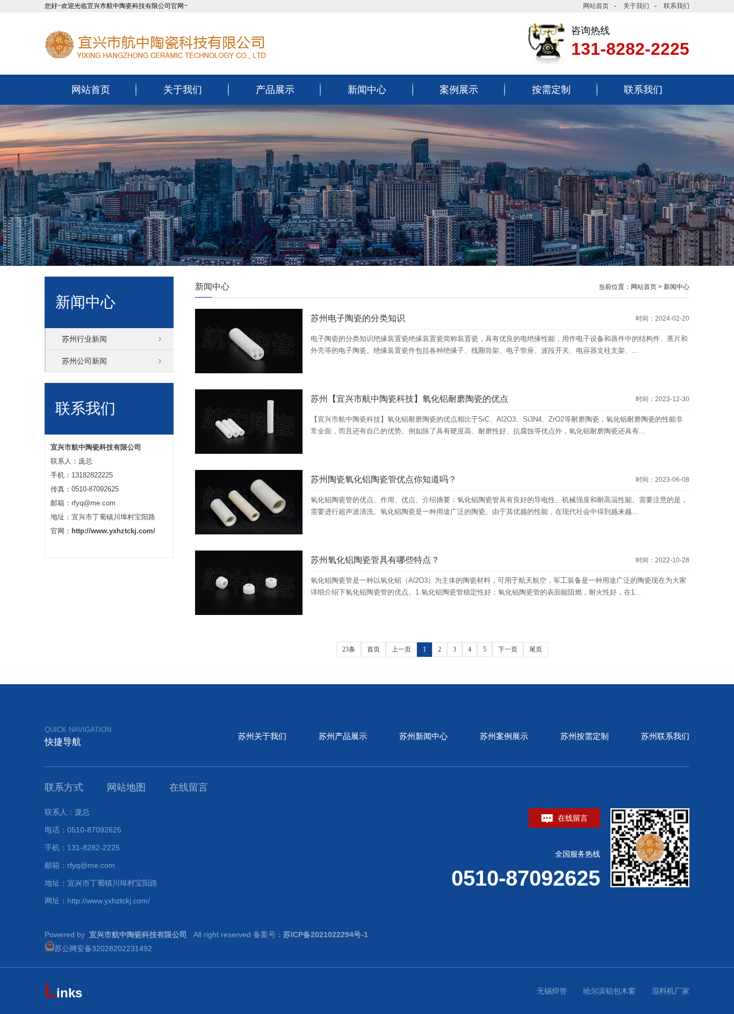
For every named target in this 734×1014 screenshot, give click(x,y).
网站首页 (596, 6)
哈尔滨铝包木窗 (609, 991)
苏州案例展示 (504, 736)
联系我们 (676, 6)
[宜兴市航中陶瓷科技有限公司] (179, 66)
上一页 (401, 649)
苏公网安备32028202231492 (103, 948)
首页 (373, 649)
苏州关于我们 (262, 736)
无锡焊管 (552, 991)
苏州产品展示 (343, 736)
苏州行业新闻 (84, 339)
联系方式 (64, 787)
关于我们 (636, 6)
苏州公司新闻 (84, 361)
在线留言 (572, 818)
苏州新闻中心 (423, 736)
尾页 (535, 649)
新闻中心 (676, 287)
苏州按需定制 (584, 736)
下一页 (507, 649)
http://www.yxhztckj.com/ (113, 531)
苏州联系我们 (665, 736)
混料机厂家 (670, 991)
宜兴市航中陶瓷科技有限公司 (96, 447)
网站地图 (126, 787)
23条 (348, 649)
